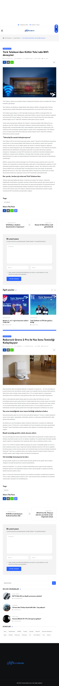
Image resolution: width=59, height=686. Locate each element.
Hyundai (31, 631)
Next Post (48, 222)
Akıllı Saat (15, 616)
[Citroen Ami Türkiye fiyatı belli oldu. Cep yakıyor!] (6, 607)
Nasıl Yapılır (15, 594)
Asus (5, 631)
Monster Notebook (47, 631)
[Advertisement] (29, 11)
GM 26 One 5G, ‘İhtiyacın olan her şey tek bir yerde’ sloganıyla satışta (44, 515)
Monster (38, 631)
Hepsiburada (12, 631)
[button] (52, 290)
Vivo (44, 635)
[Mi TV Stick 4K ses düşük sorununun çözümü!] (6, 596)
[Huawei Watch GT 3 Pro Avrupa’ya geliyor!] (6, 619)
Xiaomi (49, 635)
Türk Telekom (7, 202)
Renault (11, 635)
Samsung (24, 635)
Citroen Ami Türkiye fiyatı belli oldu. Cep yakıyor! (28, 607)
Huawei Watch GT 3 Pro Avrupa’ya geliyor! (26, 619)
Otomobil (14, 605)
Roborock (6, 490)
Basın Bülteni (6, 317)
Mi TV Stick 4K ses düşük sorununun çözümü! (27, 596)
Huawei (25, 631)
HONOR (19, 631)
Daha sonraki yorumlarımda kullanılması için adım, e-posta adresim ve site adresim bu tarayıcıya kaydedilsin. (28, 273)
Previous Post (12, 222)
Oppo (5, 635)
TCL (30, 635)
